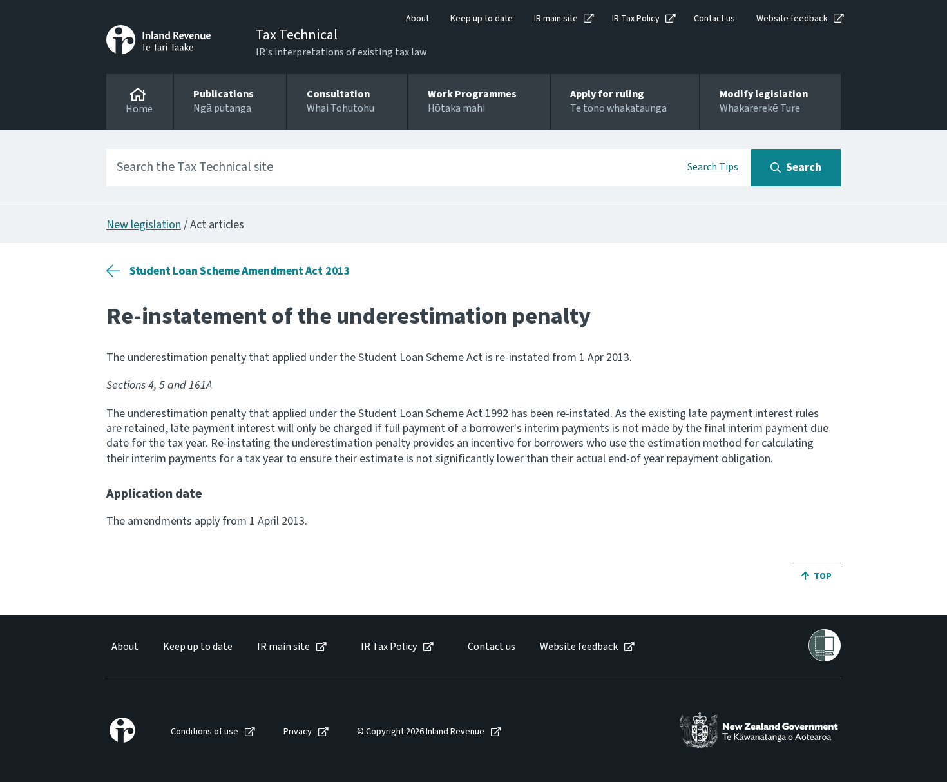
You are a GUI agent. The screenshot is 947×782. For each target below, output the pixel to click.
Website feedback (792, 18)
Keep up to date (481, 18)
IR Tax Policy (636, 18)
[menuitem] (124, 647)
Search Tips (712, 167)
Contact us (714, 18)
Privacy (297, 732)
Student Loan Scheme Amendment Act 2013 (239, 271)
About (417, 18)
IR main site (556, 18)
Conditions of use (204, 732)
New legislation (143, 225)
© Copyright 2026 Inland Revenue (420, 732)
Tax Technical (297, 34)
